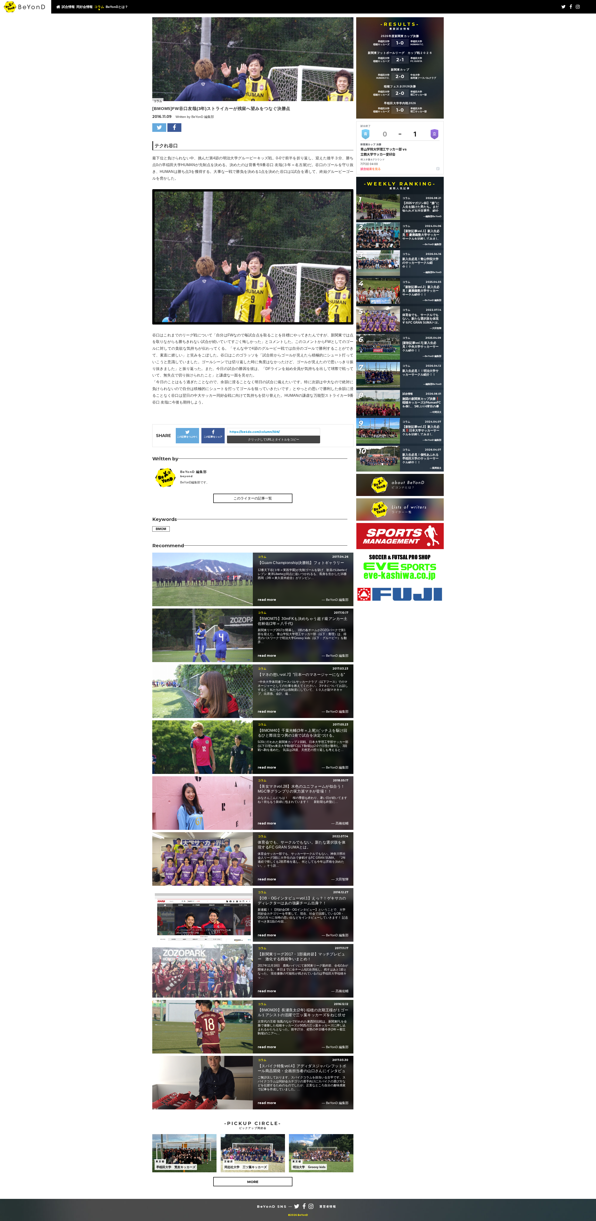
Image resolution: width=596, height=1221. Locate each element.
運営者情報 (327, 1206)
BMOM (161, 529)
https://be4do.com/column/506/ (255, 432)
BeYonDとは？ (117, 6)
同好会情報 (84, 6)
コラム (99, 6)
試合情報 (68, 6)
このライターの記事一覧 (253, 498)
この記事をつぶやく (187, 436)
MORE (252, 1182)
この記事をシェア (213, 436)
